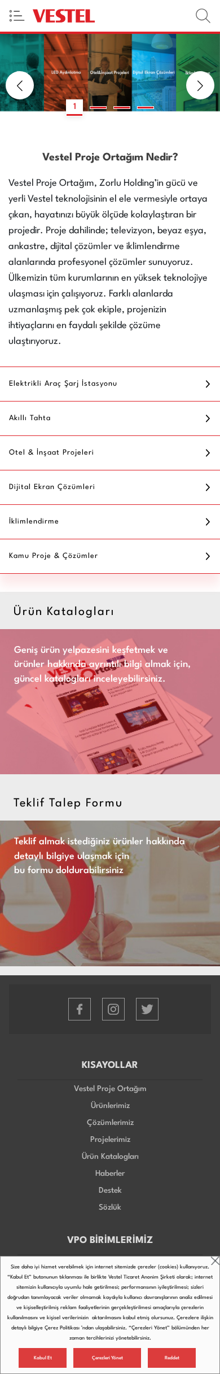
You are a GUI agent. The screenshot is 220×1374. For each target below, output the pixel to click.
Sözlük (110, 1207)
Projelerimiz (110, 1140)
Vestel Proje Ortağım (110, 1089)
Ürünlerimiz (110, 1106)
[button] (20, 85)
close (215, 1261)
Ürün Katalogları (110, 1157)
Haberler (110, 1173)
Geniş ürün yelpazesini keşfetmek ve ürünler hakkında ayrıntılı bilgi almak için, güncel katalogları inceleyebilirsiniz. (102, 664)
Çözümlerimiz (110, 1123)
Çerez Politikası (62, 1328)
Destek (110, 1190)
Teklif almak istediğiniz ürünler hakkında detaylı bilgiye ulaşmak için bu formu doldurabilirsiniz (99, 856)
